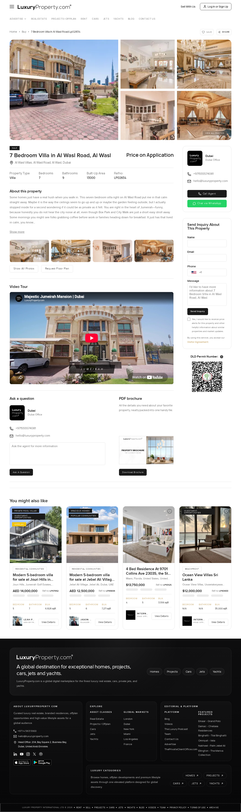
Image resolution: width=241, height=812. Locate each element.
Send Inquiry (198, 311)
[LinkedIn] (15, 754)
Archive (214, 807)
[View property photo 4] (112, 251)
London (128, 718)
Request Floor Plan (57, 268)
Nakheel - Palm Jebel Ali (211, 745)
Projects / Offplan (100, 724)
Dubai (127, 724)
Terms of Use (197, 807)
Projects (172, 671)
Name (191, 237)
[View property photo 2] (29, 251)
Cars (95, 18)
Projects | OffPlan (63, 18)
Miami (127, 734)
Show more (17, 232)
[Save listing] (56, 511)
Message (193, 281)
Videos (168, 724)
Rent (84, 18)
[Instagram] (28, 754)
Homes (154, 671)
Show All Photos (24, 268)
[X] (34, 754)
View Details (48, 622)
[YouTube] (21, 754)
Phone (191, 266)
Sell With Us (188, 6)
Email (190, 252)
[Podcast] (41, 754)
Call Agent (209, 193)
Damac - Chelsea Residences (208, 728)
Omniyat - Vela (206, 740)
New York (129, 729)
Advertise (16, 18)
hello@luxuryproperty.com (33, 736)
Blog (131, 18)
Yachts (119, 18)
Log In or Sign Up (218, 6)
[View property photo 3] (71, 251)
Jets (106, 18)
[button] (64, 90)
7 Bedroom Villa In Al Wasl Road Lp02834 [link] (55, 31)
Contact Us (147, 18)
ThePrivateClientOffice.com (179, 749)
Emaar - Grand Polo (209, 721)
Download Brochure (132, 472)
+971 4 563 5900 (27, 731)
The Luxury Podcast (176, 729)
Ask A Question (21, 472)
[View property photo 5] (154, 251)
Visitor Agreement (197, 342)
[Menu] (12, 6)
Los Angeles (131, 739)
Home (13, 31)
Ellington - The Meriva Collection (210, 753)
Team (168, 734)
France (128, 744)
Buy (24, 31)
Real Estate (39, 18)
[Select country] (194, 272)
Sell (88, 807)
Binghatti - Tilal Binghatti (212, 735)
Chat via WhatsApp (209, 203)
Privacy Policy (178, 807)
